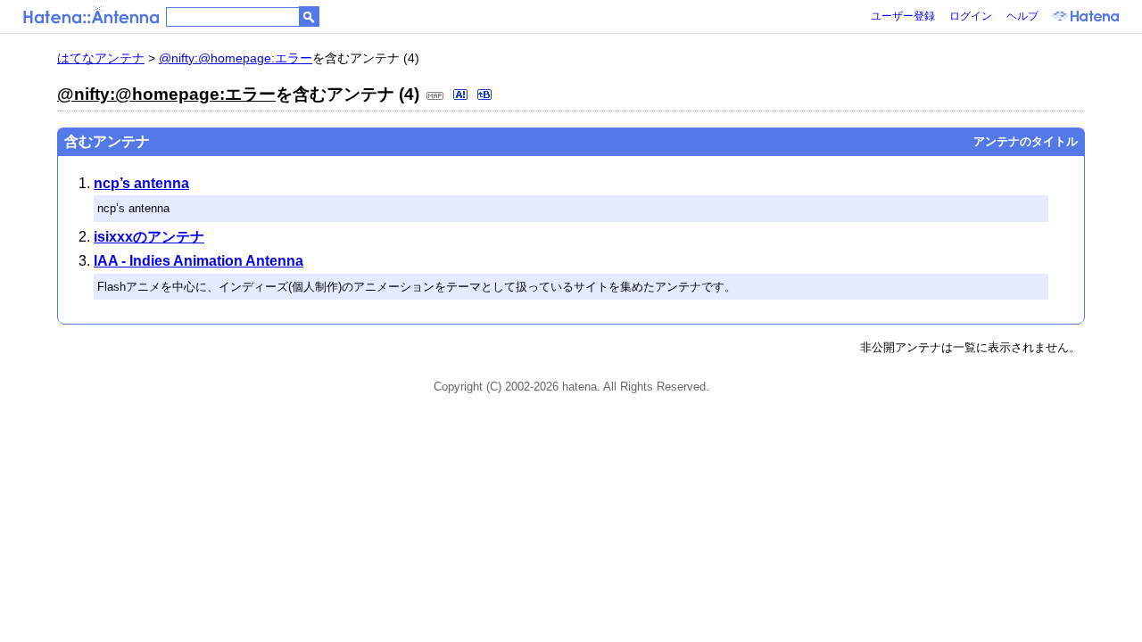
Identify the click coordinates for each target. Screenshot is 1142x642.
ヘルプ (1022, 16)
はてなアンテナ (101, 58)
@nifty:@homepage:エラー (235, 58)
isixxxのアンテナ (149, 236)
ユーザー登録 (903, 16)
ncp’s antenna (141, 183)
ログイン (970, 16)
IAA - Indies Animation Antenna (198, 260)
